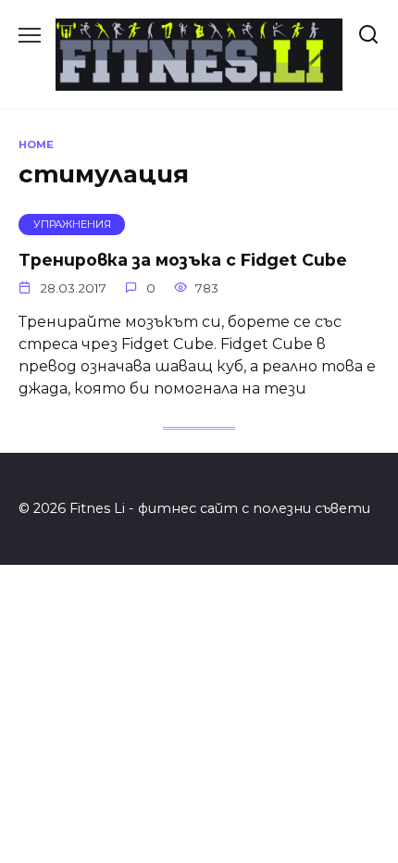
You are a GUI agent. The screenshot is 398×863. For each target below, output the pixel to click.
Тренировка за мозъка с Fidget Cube (183, 259)
